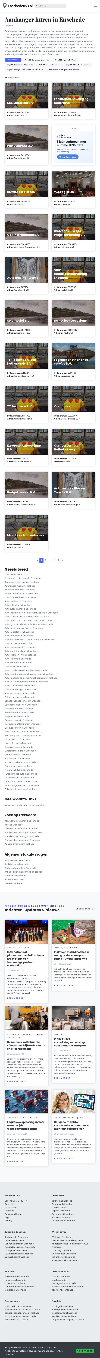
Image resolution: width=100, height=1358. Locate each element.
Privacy (8, 1220)
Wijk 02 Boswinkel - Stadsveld (20, 65)
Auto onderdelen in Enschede (20, 647)
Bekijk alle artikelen (84, 909)
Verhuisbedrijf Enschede (17, 1256)
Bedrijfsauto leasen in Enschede (21, 704)
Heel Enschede (13, 60)
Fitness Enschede (13, 883)
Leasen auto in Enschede (17, 739)
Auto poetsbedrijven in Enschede (21, 651)
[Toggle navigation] (95, 6)
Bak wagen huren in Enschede (20, 697)
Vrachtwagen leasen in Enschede (22, 785)
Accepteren (85, 1351)
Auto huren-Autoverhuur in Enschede (24, 628)
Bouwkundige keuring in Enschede (22, 836)
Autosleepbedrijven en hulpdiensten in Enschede (29, 674)
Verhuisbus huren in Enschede (20, 777)
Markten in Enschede (15, 875)
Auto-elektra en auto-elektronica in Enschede (28, 620)
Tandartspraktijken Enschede (20, 1247)
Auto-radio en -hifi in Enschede (20, 654)
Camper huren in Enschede (19, 720)
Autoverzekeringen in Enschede (21, 689)
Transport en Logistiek (22, 1117)
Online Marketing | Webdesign (73, 1117)
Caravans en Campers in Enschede (23, 723)
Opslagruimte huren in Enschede (21, 828)
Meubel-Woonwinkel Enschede (67, 1240)
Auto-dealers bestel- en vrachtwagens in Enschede (31, 612)
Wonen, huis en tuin (66, 947)
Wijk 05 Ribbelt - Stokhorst (77, 65)
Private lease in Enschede (18, 754)
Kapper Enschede (61, 1210)
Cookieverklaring (13, 1214)
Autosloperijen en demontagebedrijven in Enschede (31, 677)
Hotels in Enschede (14, 879)
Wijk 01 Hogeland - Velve (65, 60)
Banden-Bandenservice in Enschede (23, 700)
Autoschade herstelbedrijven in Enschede (26, 670)
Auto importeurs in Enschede (19, 631)
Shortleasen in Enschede (17, 758)
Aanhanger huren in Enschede (20, 585)
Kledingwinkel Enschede (64, 1283)
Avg (7, 1217)
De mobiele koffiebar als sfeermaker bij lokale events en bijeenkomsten (26, 1045)
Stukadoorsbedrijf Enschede (19, 1253)
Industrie (60, 1034)
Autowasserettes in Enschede (20, 693)
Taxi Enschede (59, 1207)
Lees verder (15, 998)
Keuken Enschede (61, 1276)
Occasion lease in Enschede (19, 747)
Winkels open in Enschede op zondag (23, 871)
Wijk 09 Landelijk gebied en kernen (64, 70)
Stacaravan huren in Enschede (20, 762)
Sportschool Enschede (63, 1289)
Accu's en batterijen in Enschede (21, 593)
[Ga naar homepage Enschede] (17, 6)
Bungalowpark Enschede (64, 1260)
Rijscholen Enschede (62, 1200)
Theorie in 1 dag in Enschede (19, 769)
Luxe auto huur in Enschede (18, 743)
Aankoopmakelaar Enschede (19, 843)
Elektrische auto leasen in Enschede (23, 731)
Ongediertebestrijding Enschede (68, 1319)
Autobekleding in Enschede (18, 605)
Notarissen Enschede (15, 1280)
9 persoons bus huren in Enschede (22, 582)
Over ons (9, 1210)
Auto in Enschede (13, 574)
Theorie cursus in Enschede (18, 766)
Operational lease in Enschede (20, 750)
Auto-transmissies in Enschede (20, 685)
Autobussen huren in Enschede (20, 608)
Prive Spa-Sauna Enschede (65, 1309)
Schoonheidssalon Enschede (19, 1243)
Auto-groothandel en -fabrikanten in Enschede (29, 624)
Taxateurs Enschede (15, 1283)
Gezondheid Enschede (63, 1214)
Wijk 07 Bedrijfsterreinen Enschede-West (25, 70)
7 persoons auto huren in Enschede (23, 578)
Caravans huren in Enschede (19, 727)
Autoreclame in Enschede (18, 658)
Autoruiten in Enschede (16, 666)
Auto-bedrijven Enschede (18, 1306)
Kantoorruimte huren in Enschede (22, 820)
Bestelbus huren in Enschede (19, 712)
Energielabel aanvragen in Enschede (23, 832)
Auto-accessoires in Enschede (20, 597)
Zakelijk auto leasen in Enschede (21, 789)
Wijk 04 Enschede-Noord (49, 65)
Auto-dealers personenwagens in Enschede (27, 616)
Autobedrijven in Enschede (18, 601)
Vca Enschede (59, 1280)
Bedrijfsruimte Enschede (64, 1316)
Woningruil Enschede (62, 1306)
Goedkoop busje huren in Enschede (23, 735)
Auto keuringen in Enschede (19, 635)
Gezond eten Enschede (63, 1220)
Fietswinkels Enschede (63, 1204)
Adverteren (11, 1207)
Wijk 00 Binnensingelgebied (37, 60)
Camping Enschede (61, 1250)
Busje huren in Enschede (17, 716)
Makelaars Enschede (15, 1289)
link (22, 805)
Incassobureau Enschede (64, 1312)
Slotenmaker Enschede (17, 1319)
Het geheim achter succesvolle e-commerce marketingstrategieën (71, 1125)
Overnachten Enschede (64, 1253)
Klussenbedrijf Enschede (17, 1276)
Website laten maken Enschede (68, 1286)
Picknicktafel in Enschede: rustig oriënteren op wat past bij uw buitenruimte (71, 955)
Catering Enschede (14, 1240)
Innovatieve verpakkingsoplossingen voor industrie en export (70, 1042)
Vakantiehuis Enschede (63, 1256)
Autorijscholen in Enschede (18, 662)
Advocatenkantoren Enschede (20, 1316)
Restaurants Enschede (16, 1237)
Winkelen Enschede (61, 1237)
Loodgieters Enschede (16, 1250)
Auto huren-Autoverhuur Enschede (22, 1309)
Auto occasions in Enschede (19, 643)
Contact (9, 1204)
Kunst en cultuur (18, 947)
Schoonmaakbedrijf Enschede (20, 1286)
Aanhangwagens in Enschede (20, 589)
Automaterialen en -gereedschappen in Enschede (30, 639)
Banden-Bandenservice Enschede (22, 1312)
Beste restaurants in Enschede (20, 868)
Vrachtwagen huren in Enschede (21, 781)
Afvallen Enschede (61, 1217)
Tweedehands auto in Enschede (21, 773)
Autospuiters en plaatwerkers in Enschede (26, 681)
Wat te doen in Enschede (17, 860)
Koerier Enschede (14, 824)
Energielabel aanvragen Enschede (22, 840)
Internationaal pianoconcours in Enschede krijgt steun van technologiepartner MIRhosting (25, 958)
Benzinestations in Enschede (19, 708)
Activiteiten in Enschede (17, 864)
